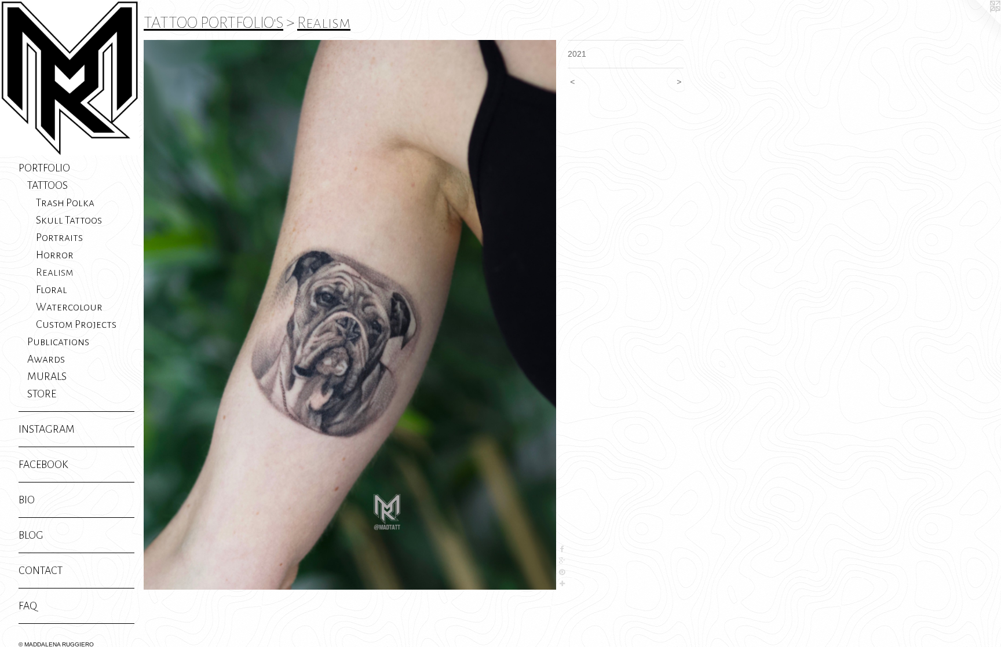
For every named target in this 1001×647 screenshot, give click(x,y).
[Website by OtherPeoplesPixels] (978, 23)
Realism (55, 272)
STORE (41, 394)
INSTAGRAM (47, 429)
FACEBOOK (43, 464)
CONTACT (41, 570)
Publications (58, 342)
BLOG (31, 535)
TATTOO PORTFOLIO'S (213, 22)
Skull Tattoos (69, 220)
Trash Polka (65, 203)
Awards (46, 359)
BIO (27, 500)
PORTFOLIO (44, 168)
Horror (55, 255)
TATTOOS (47, 185)
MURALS (47, 376)
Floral (51, 289)
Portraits (59, 237)
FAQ (28, 606)
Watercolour (69, 307)
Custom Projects (76, 324)
